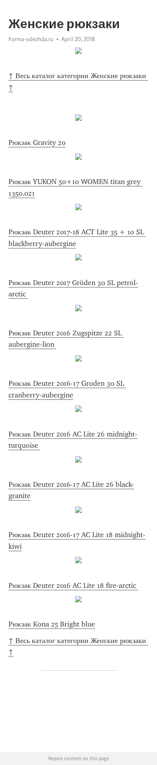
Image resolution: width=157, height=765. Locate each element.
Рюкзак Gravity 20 (37, 142)
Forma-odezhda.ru (31, 39)
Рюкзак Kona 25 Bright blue (51, 624)
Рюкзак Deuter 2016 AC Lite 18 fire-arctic (73, 585)
